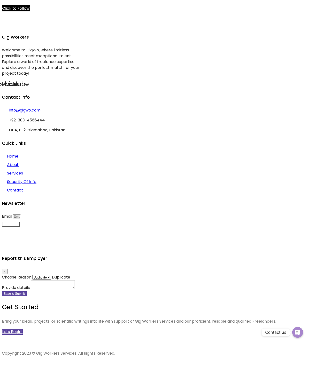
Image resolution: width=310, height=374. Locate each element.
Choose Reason (16, 277)
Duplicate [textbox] (60, 277)
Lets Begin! (12, 331)
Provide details (16, 287)
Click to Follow (16, 8)
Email (7, 216)
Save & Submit (14, 293)
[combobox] (60, 277)
